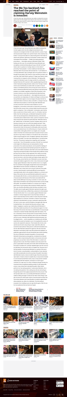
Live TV (45, 387)
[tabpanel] (57, 72)
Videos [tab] (55, 38)
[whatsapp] (39, 26)
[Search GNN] (63, 1)
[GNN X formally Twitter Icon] (57, 395)
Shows (45, 384)
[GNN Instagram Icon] (59, 1)
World (35, 383)
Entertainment (36, 384)
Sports (35, 386)
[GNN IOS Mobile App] (60, 385)
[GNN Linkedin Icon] (61, 1)
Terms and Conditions (18, 389)
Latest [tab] (51, 38)
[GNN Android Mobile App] (60, 383)
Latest (45, 383)
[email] (45, 26)
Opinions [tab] (60, 38)
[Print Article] (47, 26)
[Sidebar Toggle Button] (4, 1)
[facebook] (34, 26)
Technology (35, 387)
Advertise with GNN (26, 389)
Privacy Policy (10, 389)
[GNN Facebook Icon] (56, 1)
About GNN (5, 389)
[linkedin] (42, 26)
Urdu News (45, 389)
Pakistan (35, 382)
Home (40, 4)
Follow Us (50, 394)
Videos (45, 386)
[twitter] (37, 26)
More (42, 1)
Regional (43, 4)
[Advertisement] (7, 21)
